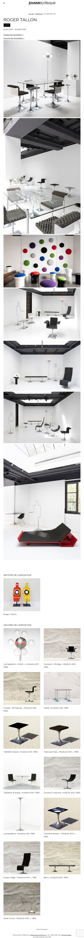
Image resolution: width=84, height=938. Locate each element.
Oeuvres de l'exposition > (14, 38)
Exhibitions (39, 14)
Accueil (31, 14)
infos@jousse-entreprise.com (38, 935)
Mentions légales (66, 935)
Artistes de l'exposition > (14, 35)
